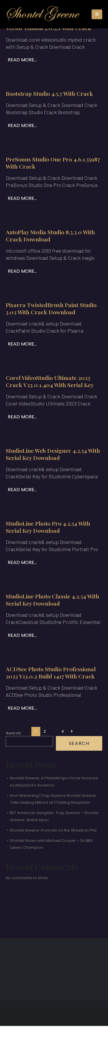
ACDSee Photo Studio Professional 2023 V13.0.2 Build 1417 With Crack (51, 672)
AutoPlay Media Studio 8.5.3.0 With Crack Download (50, 235)
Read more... (22, 59)
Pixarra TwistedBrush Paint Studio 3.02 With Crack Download (51, 308)
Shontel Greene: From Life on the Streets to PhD (53, 830)
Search (13, 733)
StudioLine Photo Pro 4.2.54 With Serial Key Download (48, 527)
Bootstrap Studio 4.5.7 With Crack (49, 93)
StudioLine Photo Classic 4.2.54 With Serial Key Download (52, 599)
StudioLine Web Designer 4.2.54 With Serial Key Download (53, 454)
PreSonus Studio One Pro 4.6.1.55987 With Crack (53, 162)
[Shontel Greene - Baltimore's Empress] (43, 14)
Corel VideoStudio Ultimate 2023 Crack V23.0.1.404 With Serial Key (50, 381)
